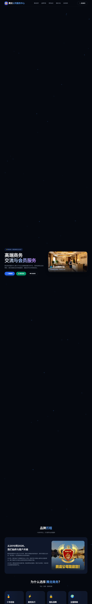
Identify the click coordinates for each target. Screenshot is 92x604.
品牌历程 (43, 3)
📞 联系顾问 (82, 3)
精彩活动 (58, 3)
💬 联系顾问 (33, 273)
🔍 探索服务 (10, 273)
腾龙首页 (36, 3)
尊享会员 (51, 3)
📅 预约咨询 (21, 273)
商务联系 (65, 3)
